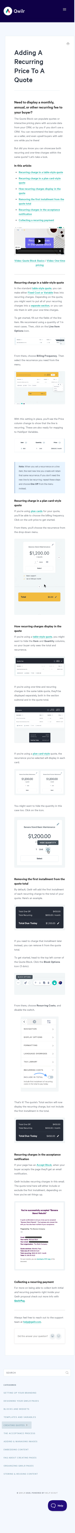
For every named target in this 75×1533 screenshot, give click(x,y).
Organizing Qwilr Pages (19, 1465)
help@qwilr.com (32, 1321)
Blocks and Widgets (16, 1408)
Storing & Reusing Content (21, 1473)
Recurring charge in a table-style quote (41, 172)
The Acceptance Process (19, 1433)
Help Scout (51, 1492)
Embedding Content (16, 1449)
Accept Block (44, 1165)
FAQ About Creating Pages (20, 1457)
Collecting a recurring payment (36, 220)
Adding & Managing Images (21, 1441)
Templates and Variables (20, 1417)
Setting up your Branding (20, 1392)
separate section (40, 305)
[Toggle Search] (67, 1372)
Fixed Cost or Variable (40, 292)
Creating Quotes (14, 1425)
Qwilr (22, 1492)
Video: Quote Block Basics (29, 260)
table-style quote (41, 288)
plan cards (37, 511)
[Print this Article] (68, 44)
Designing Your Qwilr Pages (21, 1400)
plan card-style (41, 753)
